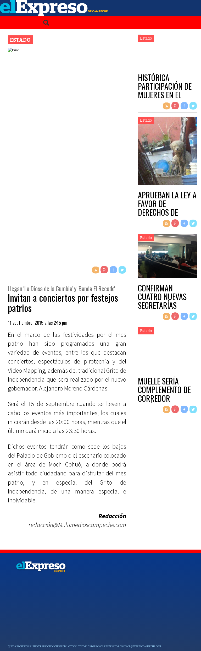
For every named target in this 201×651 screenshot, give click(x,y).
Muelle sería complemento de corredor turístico (164, 394)
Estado (20, 40)
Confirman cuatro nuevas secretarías (162, 296)
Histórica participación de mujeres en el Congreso (165, 90)
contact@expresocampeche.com (140, 646)
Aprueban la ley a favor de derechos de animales (167, 208)
